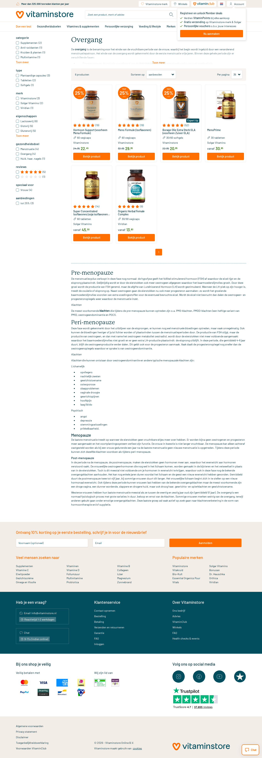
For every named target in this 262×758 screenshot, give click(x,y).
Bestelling (100, 616)
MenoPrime (214, 130)
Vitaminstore (81, 142)
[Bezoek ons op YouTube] (219, 676)
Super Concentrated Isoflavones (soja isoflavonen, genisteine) (91, 213)
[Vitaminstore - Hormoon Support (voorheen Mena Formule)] (91, 105)
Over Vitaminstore (188, 602)
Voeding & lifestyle (150, 26)
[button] (91, 125)
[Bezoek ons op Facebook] (199, 676)
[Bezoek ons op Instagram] (178, 676)
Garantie (99, 632)
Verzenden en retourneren (109, 627)
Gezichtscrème (24, 578)
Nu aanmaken (212, 33)
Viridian (122, 224)
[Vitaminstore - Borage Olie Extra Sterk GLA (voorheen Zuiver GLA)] (180, 105)
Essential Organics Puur (186, 578)
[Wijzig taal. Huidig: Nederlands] (221, 4)
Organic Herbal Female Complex (131, 213)
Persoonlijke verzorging (119, 26)
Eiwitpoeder (23, 574)
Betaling (99, 621)
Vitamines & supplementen (83, 26)
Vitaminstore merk (156, 4)
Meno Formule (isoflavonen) (134, 130)
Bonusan (214, 570)
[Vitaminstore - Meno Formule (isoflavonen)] (136, 105)
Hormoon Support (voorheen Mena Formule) (90, 132)
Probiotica (73, 582)
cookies (137, 748)
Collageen (123, 570)
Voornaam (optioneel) (31, 543)
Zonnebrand (124, 582)
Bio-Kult (177, 574)
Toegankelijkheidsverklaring (32, 742)
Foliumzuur (73, 574)
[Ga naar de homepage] (44, 14)
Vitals (175, 582)
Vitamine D (73, 570)
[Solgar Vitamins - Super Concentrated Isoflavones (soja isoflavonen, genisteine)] (91, 186)
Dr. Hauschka (217, 574)
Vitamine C (22, 570)
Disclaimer (22, 737)
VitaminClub (179, 621)
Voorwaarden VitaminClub (31, 748)
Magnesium (124, 578)
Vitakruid (177, 570)
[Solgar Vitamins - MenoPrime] (225, 105)
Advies (176, 616)
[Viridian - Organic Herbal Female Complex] (136, 186)
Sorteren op (138, 74)
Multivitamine (75, 578)
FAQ (96, 638)
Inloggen (99, 644)
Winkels (182, 4)
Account (239, 4)
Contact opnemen (104, 610)
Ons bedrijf (178, 610)
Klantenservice (107, 602)
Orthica (213, 578)
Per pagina (223, 74)
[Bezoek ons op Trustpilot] (240, 676)
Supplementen (24, 566)
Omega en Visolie (26, 582)
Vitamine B (123, 566)
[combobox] (131, 14)
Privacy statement (26, 731)
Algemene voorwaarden (29, 726)
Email (98, 543)
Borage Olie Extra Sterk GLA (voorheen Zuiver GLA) (178, 132)
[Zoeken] (171, 14)
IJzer (120, 574)
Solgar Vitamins (216, 142)
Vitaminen (73, 566)
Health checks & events (185, 638)
